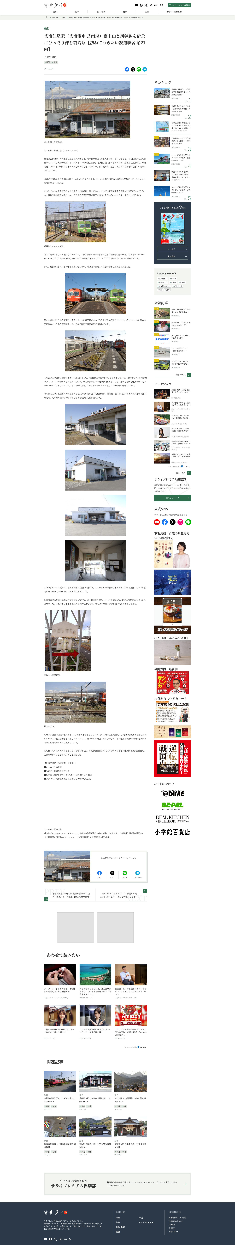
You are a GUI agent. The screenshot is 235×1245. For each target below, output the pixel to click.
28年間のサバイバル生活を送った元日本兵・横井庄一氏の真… (181, 141)
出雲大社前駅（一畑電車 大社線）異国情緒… (60, 1145)
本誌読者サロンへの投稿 (177, 1217)
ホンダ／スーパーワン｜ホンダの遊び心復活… (180, 362)
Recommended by (131, 1047)
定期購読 (171, 256)
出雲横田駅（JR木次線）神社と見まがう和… (130, 1145)
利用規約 (172, 1228)
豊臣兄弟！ (163, 278)
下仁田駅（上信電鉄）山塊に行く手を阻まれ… (130, 1100)
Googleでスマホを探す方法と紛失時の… (180, 336)
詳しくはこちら (172, 498)
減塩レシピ (163, 282)
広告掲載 (172, 1224)
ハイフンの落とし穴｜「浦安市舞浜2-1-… (179, 349)
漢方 (168, 290)
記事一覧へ (181, 374)
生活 (147, 11)
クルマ (173, 278)
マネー (173, 282)
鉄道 (63, 17)
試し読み (171, 249)
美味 (55, 11)
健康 (125, 11)
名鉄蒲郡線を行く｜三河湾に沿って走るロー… (59, 1100)
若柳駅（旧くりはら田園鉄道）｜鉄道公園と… (95, 1100)
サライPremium (146, 1222)
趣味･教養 (101, 11)
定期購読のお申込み (176, 1221)
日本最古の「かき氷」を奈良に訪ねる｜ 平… (180, 323)
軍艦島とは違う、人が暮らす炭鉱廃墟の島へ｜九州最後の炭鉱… (180, 92)
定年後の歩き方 (164, 286)
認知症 (182, 282)
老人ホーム (178, 286)
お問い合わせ (173, 1231)
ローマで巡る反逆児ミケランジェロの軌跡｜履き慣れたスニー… (180, 158)
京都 (160, 290)
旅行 (77, 11)
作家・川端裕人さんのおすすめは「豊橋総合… (180, 310)
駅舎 (56, 62)
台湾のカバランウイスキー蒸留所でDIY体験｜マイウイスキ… (180, 109)
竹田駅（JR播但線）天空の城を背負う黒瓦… (95, 1145)
